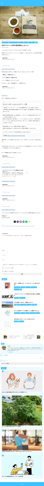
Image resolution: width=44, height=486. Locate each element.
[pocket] (20, 222)
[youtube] (10, 352)
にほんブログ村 (6, 217)
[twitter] (15, 222)
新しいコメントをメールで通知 (8, 267)
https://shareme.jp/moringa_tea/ (16, 135)
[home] (12, 352)
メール (3, 255)
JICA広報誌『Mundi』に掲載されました (23, 302)
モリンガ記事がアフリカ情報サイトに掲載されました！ (27, 310)
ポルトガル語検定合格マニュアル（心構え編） (13, 476)
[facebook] (18, 222)
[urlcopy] (29, 222)
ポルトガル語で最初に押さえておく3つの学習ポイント (14, 392)
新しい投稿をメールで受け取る (8, 271)
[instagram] (9, 352)
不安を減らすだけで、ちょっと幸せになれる (24, 319)
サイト (3, 259)
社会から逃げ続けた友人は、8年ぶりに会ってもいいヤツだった (16, 451)
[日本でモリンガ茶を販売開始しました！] (23, 222)
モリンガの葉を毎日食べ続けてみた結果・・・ (13, 426)
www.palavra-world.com (8, 69)
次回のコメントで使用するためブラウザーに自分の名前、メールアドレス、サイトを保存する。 (20, 264)
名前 (3, 250)
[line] (26, 222)
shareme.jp (5, 95)
